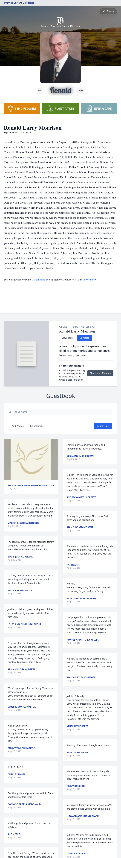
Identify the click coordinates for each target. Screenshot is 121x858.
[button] (31, 459)
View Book (67, 337)
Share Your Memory (100, 373)
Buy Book (84, 337)
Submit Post (103, 425)
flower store (89, 279)
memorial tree (42, 279)
